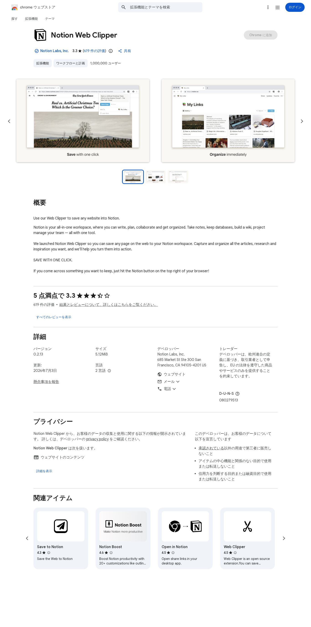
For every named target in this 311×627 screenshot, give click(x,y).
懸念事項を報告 (46, 382)
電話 (167, 389)
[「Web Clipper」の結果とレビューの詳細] (235, 552)
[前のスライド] (9, 121)
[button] (277, 7)
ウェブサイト (175, 374)
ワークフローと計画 (70, 63)
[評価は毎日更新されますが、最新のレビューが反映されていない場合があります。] (110, 50)
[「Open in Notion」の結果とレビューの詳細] (173, 552)
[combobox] (166, 7)
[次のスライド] (301, 121)
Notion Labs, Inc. (54, 51)
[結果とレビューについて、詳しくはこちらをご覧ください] (237, 393)
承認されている (211, 448)
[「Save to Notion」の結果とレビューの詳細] (48, 552)
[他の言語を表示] (109, 371)
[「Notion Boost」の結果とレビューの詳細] (110, 552)
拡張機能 (42, 63)
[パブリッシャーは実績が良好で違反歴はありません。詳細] (36, 50)
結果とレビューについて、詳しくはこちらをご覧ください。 (108, 304)
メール (169, 381)
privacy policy (97, 439)
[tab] (14, 19)
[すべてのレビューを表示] (53, 317)
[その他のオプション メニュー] (268, 7)
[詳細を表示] (44, 471)
